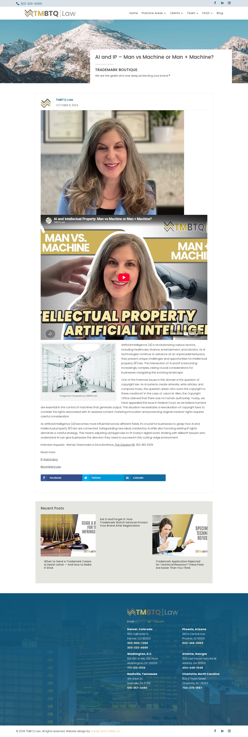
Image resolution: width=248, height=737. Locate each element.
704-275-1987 (192, 688)
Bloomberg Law (51, 467)
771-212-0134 (136, 668)
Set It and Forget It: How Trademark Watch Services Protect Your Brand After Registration (124, 522)
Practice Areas (152, 13)
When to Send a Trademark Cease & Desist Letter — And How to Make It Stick (67, 564)
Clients (175, 13)
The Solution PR (124, 445)
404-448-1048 (192, 668)
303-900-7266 (137, 643)
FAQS (206, 13)
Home (134, 13)
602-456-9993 (192, 643)
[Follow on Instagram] (229, 3)
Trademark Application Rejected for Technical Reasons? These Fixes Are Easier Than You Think (180, 564)
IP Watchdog (49, 459)
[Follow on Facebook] (215, 3)
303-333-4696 (31, 4)
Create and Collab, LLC (105, 731)
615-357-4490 (137, 688)
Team (191, 13)
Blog (220, 13)
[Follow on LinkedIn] (222, 3)
